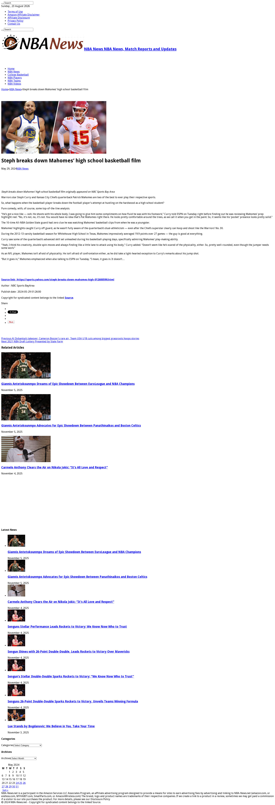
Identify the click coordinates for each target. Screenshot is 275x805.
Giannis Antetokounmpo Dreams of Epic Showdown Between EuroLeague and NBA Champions (68, 384)
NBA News (14, 71)
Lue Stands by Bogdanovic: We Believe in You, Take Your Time (51, 726)
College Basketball (18, 74)
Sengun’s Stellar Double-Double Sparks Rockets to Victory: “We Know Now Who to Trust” (71, 676)
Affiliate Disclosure (19, 17)
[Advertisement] (38, 59)
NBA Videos (14, 83)
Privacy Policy (15, 20)
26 (24, 782)
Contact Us (14, 23)
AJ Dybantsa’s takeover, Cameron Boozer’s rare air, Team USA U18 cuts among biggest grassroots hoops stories (70, 338)
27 (3, 786)
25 (20, 782)
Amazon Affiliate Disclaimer (24, 14)
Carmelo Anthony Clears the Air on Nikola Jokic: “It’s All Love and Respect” (54, 467)
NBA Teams (14, 80)
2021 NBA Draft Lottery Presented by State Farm (32, 341)
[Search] (2, 3)
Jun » (5, 790)
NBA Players (15, 77)
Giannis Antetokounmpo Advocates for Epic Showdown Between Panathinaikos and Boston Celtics (71, 425)
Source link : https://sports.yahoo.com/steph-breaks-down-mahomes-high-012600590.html (57, 279)
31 (17, 786)
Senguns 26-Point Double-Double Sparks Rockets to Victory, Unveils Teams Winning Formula (73, 701)
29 (10, 786)
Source (69, 297)
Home (11, 68)
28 (6, 786)
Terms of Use (15, 11)
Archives (6, 758)
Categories (7, 745)
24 (17, 782)
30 (13, 786)
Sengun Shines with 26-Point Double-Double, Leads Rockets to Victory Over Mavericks (69, 651)
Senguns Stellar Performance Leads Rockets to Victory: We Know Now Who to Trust (67, 626)
